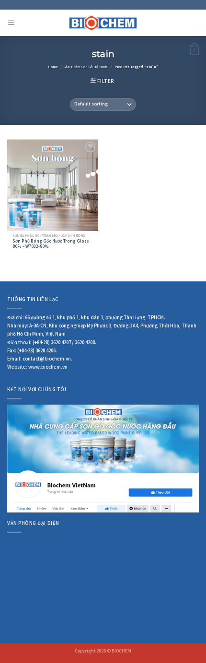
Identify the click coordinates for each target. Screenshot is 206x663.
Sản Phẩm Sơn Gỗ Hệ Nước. (86, 67)
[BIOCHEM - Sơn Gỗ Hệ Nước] (103, 23)
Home (53, 67)
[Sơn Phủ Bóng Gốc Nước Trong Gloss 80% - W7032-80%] (52, 185)
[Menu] (11, 23)
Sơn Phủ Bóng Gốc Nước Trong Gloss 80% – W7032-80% (50, 245)
